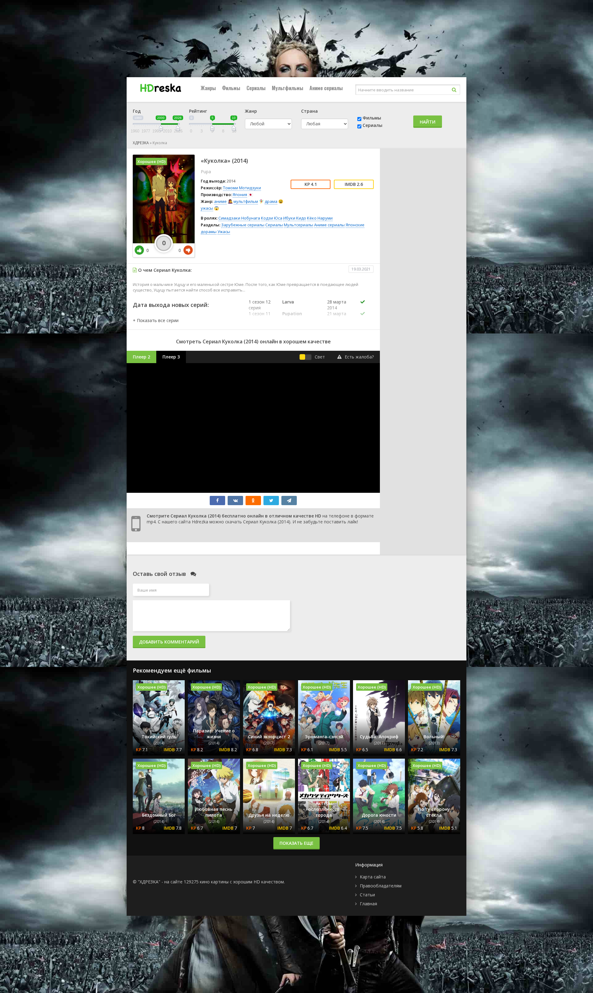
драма (271, 201)
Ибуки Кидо (294, 218)
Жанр (251, 111)
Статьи (367, 895)
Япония (240, 194)
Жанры (208, 88)
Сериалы (256, 88)
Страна (309, 111)
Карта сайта (373, 877)
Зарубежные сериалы (242, 225)
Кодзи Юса (271, 218)
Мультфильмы (287, 88)
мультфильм (245, 201)
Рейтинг (198, 111)
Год (137, 111)
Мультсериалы (298, 225)
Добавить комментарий (169, 642)
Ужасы (223, 231)
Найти (427, 122)
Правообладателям (381, 886)
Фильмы (231, 88)
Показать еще (296, 843)
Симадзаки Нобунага (239, 218)
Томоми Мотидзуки (242, 188)
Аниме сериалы (326, 88)
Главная (368, 904)
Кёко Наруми (320, 218)
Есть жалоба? (359, 357)
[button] (156, 320)
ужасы (207, 208)
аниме (220, 201)
